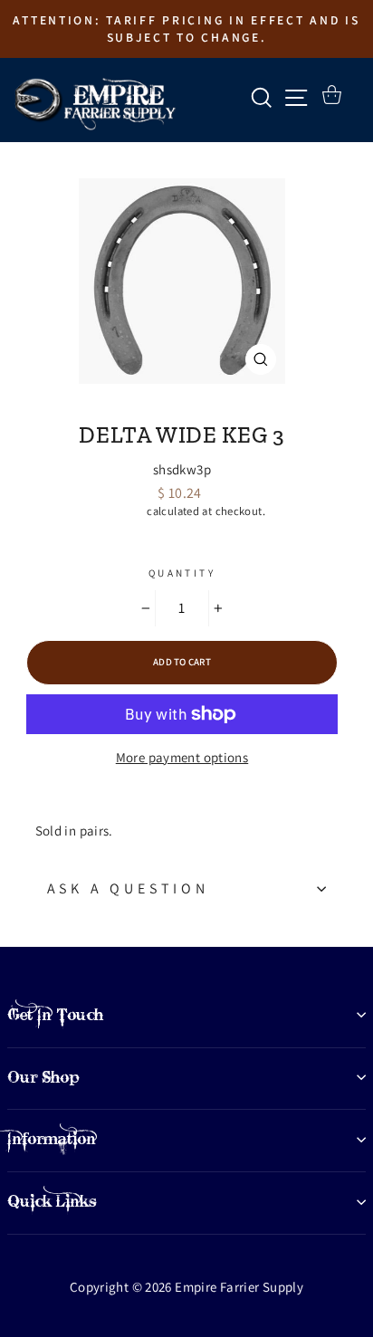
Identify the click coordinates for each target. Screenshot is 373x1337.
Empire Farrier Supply (182, 403)
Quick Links (52, 1201)
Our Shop (43, 1077)
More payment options (182, 757)
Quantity (181, 573)
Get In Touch (55, 1015)
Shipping (121, 511)
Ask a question (128, 888)
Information (51, 1139)
